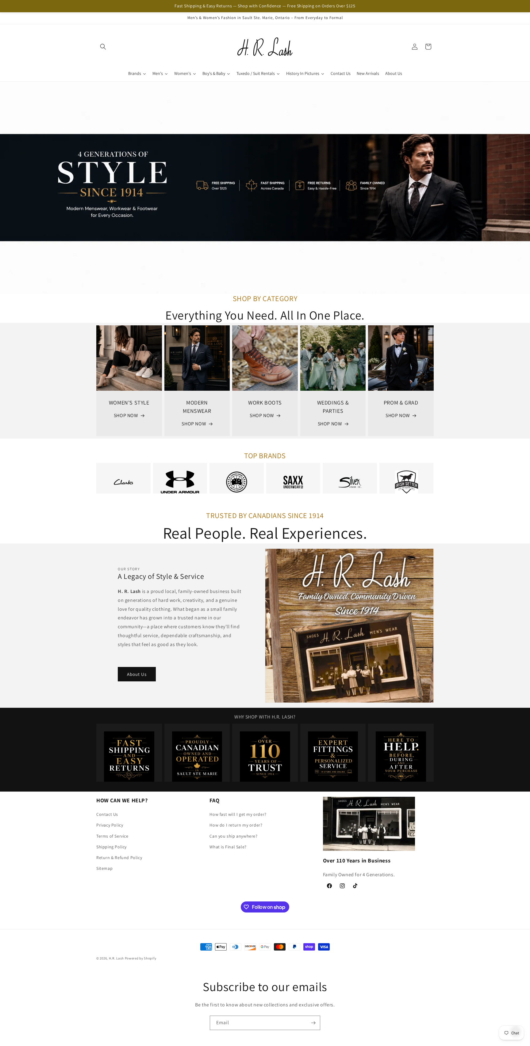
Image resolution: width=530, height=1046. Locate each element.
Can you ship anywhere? (233, 836)
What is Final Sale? (227, 847)
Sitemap (104, 868)
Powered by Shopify (140, 958)
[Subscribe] (313, 1023)
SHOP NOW (126, 415)
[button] (103, 46)
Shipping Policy (111, 847)
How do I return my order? (235, 825)
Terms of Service (112, 836)
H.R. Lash (116, 958)
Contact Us (107, 814)
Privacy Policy (109, 825)
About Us (137, 674)
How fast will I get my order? (237, 814)
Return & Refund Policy (119, 857)
